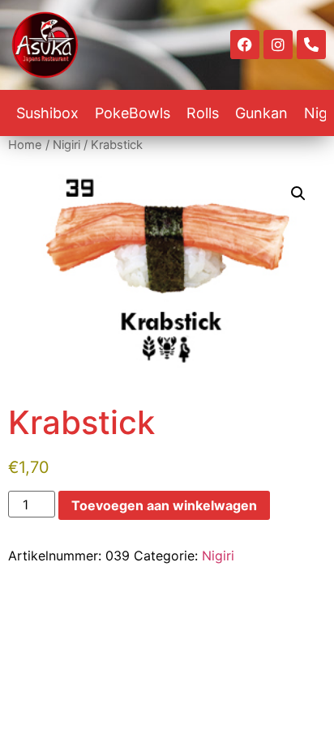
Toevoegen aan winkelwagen (164, 505)
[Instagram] (278, 44)
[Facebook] (244, 44)
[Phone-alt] (311, 44)
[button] (298, 193)
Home (25, 145)
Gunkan (261, 112)
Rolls (202, 112)
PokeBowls (132, 112)
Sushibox (47, 112)
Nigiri (66, 145)
